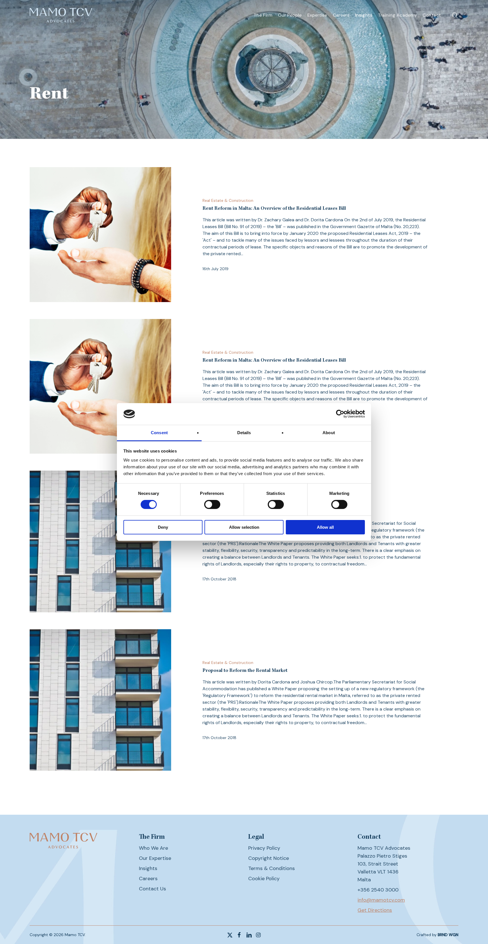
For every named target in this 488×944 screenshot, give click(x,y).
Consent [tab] (159, 432)
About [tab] (329, 432)
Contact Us (152, 888)
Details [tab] (244, 432)
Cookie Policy (264, 878)
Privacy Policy (264, 848)
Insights (148, 868)
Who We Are (153, 848)
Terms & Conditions (271, 868)
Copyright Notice (268, 858)
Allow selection (244, 527)
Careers (148, 878)
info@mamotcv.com (381, 900)
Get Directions (375, 910)
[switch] (212, 504)
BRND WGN (448, 934)
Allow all (325, 527)
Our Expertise (155, 858)
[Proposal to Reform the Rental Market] (100, 541)
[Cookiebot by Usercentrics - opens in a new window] (340, 414)
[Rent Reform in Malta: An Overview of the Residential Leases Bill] (100, 234)
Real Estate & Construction (227, 200)
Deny (163, 527)
